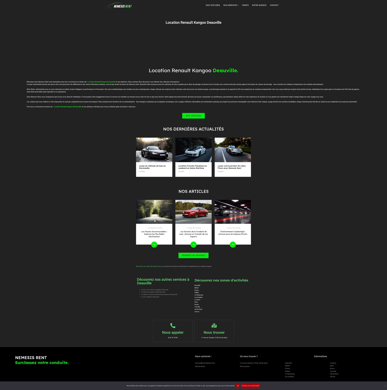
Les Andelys (289, 377)
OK (238, 385)
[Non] (384, 386)
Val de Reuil (334, 374)
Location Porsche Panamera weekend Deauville (159, 294)
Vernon (332, 377)
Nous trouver (214, 332)
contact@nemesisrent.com (205, 363)
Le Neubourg (290, 374)
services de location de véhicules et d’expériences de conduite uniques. (188, 266)
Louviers (333, 363)
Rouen (332, 368)
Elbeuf (287, 366)
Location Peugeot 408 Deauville (153, 292)
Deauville (288, 363)
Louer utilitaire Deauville (150, 297)
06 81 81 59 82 (200, 366)
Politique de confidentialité (250, 385)
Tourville (333, 371)
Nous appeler (173, 332)
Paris (332, 366)
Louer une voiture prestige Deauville (154, 290)
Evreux (287, 368)
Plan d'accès (244, 366)
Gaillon (287, 371)
